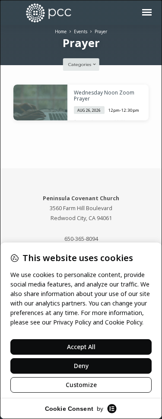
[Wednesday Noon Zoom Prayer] (40, 103)
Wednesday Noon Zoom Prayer (104, 95)
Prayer (101, 31)
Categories (80, 64)
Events (80, 31)
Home (61, 31)
